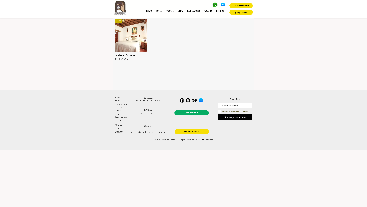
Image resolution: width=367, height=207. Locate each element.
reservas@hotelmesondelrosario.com (148, 132)
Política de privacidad (204, 140)
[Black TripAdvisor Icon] (194, 100)
